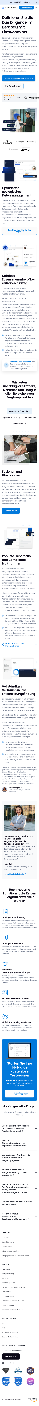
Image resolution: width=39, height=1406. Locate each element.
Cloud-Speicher (8, 1305)
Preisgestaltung (8, 1274)
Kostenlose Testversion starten (19, 78)
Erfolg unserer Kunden (10, 1251)
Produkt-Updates (8, 1283)
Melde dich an (11, 1356)
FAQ (3, 1328)
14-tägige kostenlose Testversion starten (19, 1094)
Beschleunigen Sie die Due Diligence (19, 231)
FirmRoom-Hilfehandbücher (12, 1310)
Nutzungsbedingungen (10, 1332)
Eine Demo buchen (13, 86)
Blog (3, 1323)
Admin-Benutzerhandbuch (12, 1350)
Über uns (5, 1237)
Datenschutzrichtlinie (10, 1337)
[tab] (19, 411)
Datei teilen (6, 1292)
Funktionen (6, 1269)
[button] (35, 7)
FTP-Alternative (8, 1296)
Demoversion (7, 1246)
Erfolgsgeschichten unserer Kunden (15, 1256)
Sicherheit (6, 1278)
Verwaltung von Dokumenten (13, 1301)
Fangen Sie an (11, 511)
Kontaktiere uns (8, 1242)
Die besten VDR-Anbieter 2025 (13, 1287)
